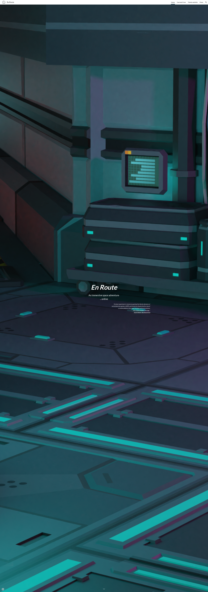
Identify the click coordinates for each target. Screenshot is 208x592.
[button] (206, 2)
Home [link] (173, 2)
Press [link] (201, 2)
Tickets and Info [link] (193, 2)
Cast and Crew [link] (181, 2)
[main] (104, 287)
